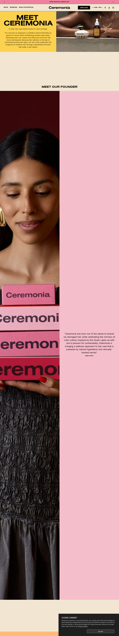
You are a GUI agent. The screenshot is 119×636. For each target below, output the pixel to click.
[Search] (105, 8)
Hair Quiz (84, 7)
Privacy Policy (83, 626)
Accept (100, 631)
